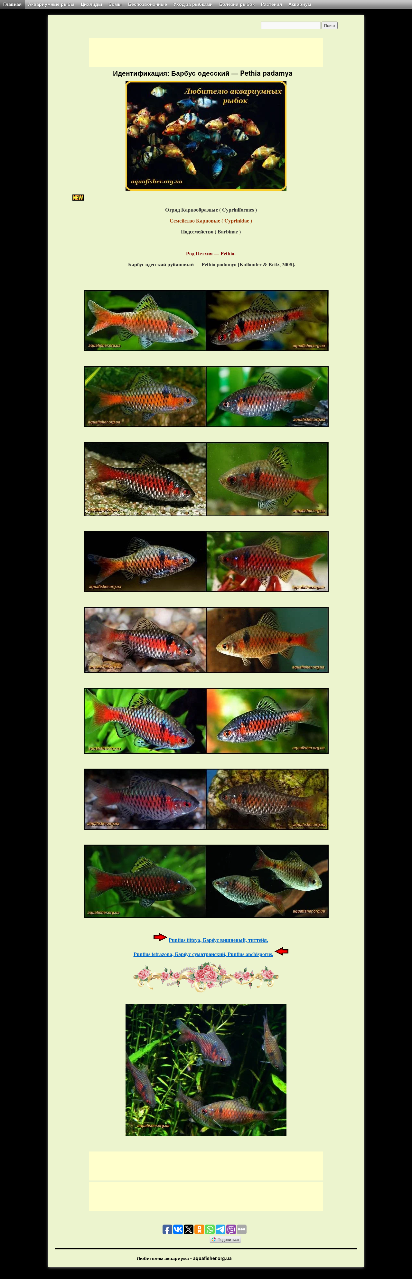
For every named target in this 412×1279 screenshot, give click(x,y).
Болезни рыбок (237, 4)
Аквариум (299, 4)
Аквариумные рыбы (51, 4)
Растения (271, 4)
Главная (12, 4)
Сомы (115, 4)
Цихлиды (91, 4)
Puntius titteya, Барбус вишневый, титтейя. (218, 939)
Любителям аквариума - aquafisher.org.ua (184, 1258)
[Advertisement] (206, 52)
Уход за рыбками (193, 4)
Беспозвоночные (147, 4)
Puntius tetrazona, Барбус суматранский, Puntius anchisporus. (203, 954)
